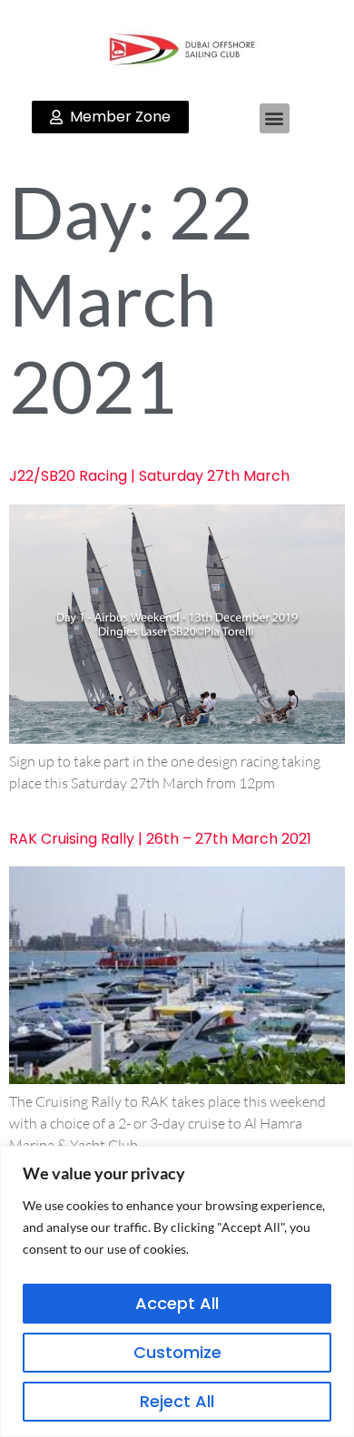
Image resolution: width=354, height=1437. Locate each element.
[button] (275, 118)
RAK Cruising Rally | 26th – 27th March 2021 (160, 838)
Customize (177, 1352)
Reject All (177, 1401)
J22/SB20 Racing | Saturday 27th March (149, 475)
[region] (177, 1291)
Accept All (177, 1303)
